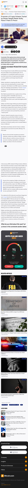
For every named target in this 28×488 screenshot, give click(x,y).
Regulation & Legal (6, 11)
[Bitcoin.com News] (4, 2)
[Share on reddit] (16, 52)
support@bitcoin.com (5, 484)
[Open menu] (26, 2)
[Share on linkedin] (19, 52)
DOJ (21, 404)
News (2, 11)
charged (24, 87)
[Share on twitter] (14, 52)
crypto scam (4, 404)
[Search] (23, 2)
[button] (15, 47)
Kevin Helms (6, 51)
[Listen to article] (2, 47)
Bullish (19, 266)
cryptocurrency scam (14, 404)
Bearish (9, 266)
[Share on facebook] (12, 52)
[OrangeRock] (8, 9)
